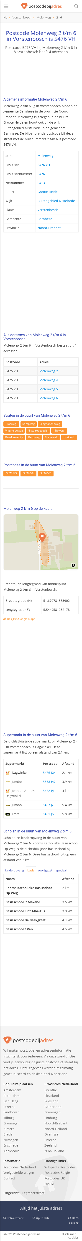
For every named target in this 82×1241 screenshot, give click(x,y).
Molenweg (45, 156)
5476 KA (49, 772)
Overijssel (51, 1134)
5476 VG (11, 473)
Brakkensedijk (14, 437)
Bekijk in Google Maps (20, 618)
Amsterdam (12, 1090)
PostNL (49, 1183)
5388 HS (49, 781)
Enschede (10, 1145)
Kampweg (28, 424)
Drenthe (50, 1090)
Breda (8, 1134)
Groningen (11, 1123)
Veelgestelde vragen (18, 1172)
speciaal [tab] (61, 870)
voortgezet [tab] (45, 870)
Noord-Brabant (49, 228)
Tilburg (8, 1118)
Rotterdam (11, 1096)
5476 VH (65, 38)
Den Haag (10, 1101)
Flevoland (51, 1096)
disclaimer (69, 1234)
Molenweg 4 (48, 380)
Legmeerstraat (33, 1193)
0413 (41, 183)
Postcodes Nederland (19, 1167)
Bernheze (45, 219)
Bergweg (34, 437)
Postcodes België (57, 1172)
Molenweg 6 (48, 398)
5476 (41, 174)
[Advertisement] (41, 283)
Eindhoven (11, 1112)
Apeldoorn (11, 1151)
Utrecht (9, 1107)
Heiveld (69, 437)
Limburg (50, 1118)
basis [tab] (30, 870)
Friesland (51, 1101)
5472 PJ (48, 790)
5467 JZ (48, 805)
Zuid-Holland (54, 1151)
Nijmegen (10, 1140)
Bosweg (11, 424)
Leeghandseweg (50, 424)
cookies (73, 1237)
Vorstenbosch (48, 210)
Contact (9, 1178)
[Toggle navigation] (6, 6)
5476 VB (28, 473)
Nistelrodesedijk (38, 430)
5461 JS (48, 814)
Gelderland (53, 1107)
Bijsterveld (51, 437)
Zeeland (50, 1145)
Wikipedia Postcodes (60, 1167)
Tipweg (59, 430)
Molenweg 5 (48, 389)
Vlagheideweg (14, 430)
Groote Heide (48, 192)
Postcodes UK (54, 1178)
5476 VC (45, 473)
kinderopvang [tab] (14, 870)
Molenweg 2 (48, 371)
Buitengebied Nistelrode (56, 201)
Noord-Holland (55, 1129)
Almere (8, 1129)
